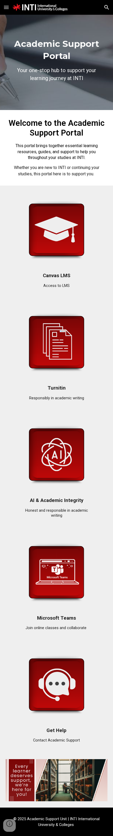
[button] (6, 7)
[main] (57, 62)
